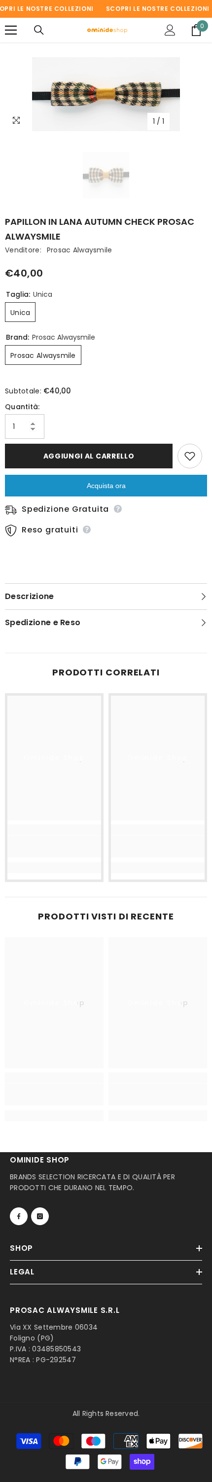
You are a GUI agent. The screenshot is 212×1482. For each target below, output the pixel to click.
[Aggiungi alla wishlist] (189, 456)
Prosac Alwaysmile (79, 250)
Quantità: (22, 407)
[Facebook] (19, 1216)
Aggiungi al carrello (89, 456)
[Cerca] (39, 30)
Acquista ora (106, 486)
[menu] (11, 30)
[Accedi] (170, 30)
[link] (54, 846)
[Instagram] (40, 1216)
